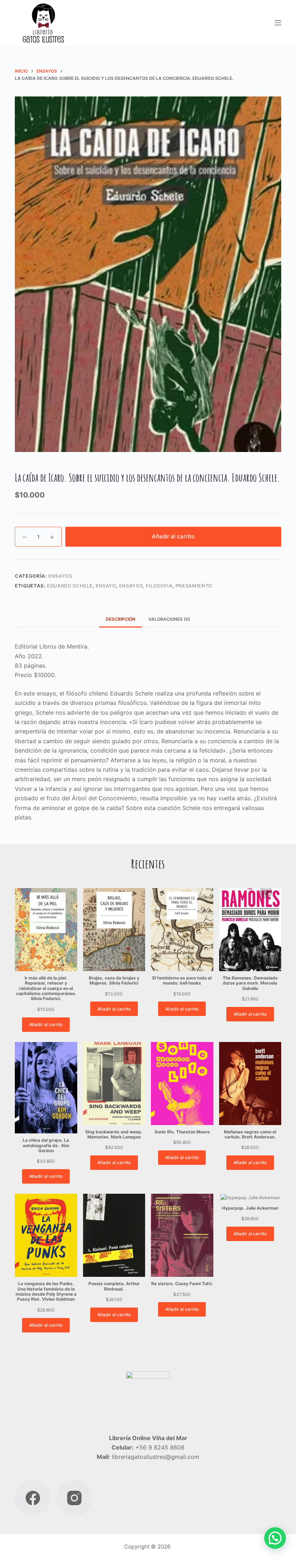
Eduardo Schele (69, 586)
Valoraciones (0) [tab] (169, 619)
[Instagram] (74, 1498)
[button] (275, 1538)
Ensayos (60, 576)
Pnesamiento (193, 586)
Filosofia (159, 586)
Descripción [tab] (120, 619)
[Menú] (278, 23)
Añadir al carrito (173, 536)
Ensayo (106, 586)
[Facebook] (33, 1498)
